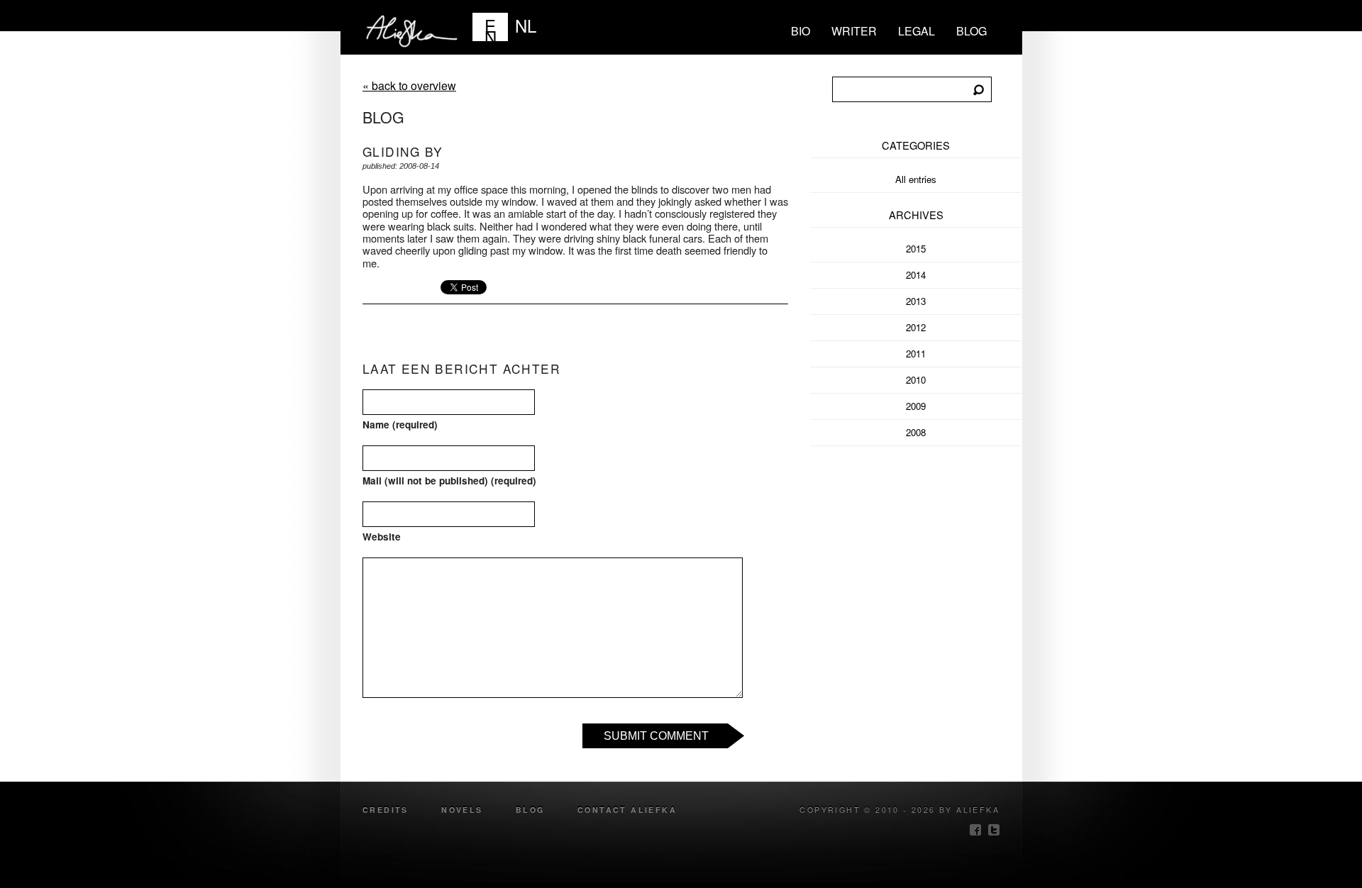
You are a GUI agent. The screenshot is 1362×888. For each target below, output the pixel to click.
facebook (975, 830)
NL (525, 25)
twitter (994, 830)
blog (971, 31)
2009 (916, 406)
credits (385, 809)
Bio (800, 31)
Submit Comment (656, 736)
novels (461, 809)
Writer (854, 31)
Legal (916, 31)
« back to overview (409, 85)
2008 (916, 432)
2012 (916, 327)
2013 (916, 301)
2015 (916, 248)
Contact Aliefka (627, 809)
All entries (915, 179)
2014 (916, 275)
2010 (916, 380)
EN (491, 27)
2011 (916, 353)
